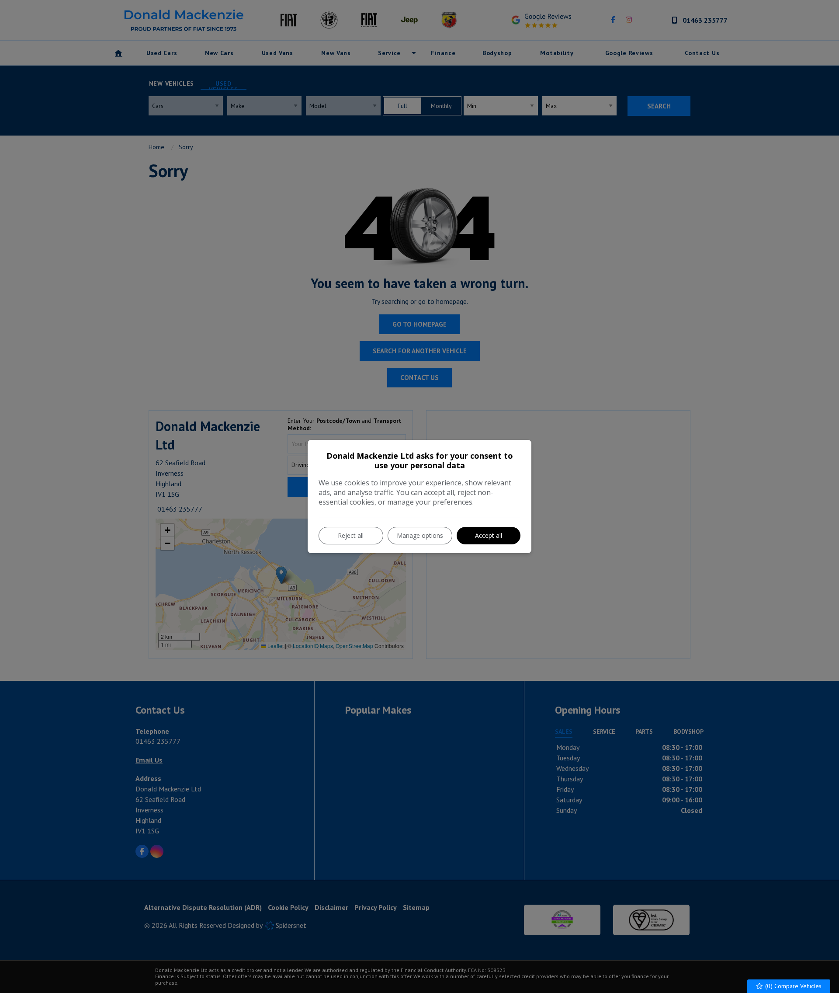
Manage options (420, 535)
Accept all (488, 535)
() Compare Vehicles (792, 986)
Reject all (351, 535)
